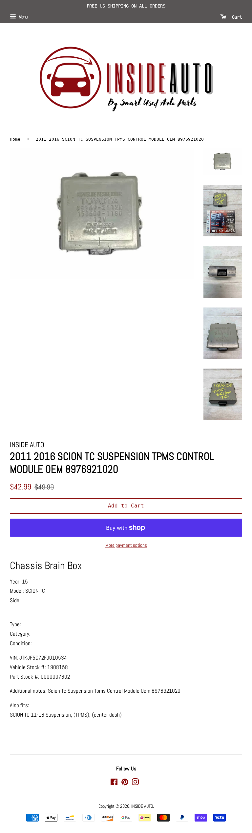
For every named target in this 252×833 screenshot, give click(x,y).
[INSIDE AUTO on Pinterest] (124, 783)
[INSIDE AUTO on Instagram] (135, 783)
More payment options (126, 545)
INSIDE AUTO (142, 806)
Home (15, 139)
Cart (235, 16)
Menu (23, 17)
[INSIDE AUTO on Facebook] (114, 783)
